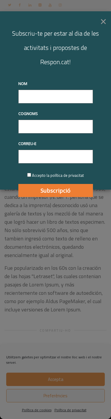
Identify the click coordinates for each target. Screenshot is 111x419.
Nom (22, 83)
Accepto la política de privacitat (58, 175)
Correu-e (27, 143)
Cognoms (28, 113)
